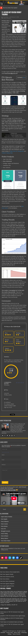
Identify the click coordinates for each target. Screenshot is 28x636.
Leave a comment (7, 18)
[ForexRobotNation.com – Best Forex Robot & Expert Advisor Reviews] (14, 2)
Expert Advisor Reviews (6, 516)
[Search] (24, 509)
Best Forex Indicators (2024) (7, 576)
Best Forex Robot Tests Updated (10, 7)
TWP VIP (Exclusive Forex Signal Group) (15, 615)
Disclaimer (3, 632)
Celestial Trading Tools (7, 153)
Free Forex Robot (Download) (7, 581)
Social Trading (4, 533)
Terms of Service (16, 634)
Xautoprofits (21, 151)
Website (3, 464)
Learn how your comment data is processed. (13, 487)
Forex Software (4, 536)
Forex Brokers (4, 526)
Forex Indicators (5, 521)
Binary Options (4, 538)
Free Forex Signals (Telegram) (7, 583)
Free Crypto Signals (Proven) (7, 586)
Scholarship (24, 632)
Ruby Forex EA (13, 151)
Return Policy (17, 632)
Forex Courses (4, 524)
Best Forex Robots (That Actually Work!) (10, 572)
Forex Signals (4, 519)
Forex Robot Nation (5, 540)
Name (3, 455)
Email (3, 459)
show (24, 77)
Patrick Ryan (5, 17)
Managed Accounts (5, 531)
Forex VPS (3, 528)
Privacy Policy (9, 632)
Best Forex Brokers (4, 579)
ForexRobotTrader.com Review (15, 622)
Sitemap (9, 634)
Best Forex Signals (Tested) (6, 574)
